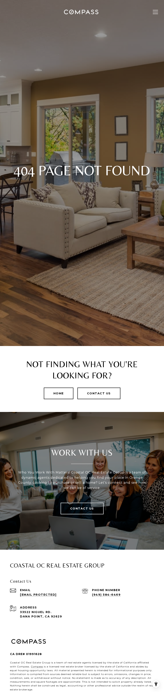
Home (58, 393)
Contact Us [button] (99, 393)
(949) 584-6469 (106, 594)
